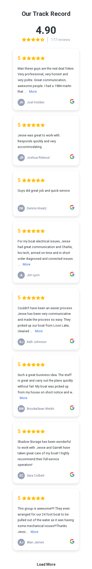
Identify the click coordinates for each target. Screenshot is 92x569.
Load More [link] (46, 564)
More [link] (33, 91)
